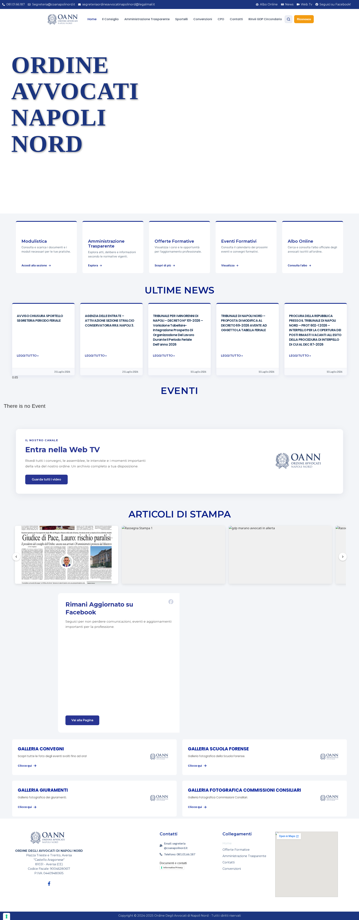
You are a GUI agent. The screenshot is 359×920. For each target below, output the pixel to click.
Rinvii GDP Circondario (265, 19)
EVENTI (179, 390)
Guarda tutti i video (46, 479)
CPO (221, 19)
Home (92, 19)
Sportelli (181, 19)
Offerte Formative (236, 849)
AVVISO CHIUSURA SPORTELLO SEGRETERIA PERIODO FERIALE (40, 318)
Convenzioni (202, 19)
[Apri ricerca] (288, 19)
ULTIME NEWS (179, 290)
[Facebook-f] (49, 884)
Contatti (236, 19)
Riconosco (304, 19)
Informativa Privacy (173, 867)
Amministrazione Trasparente (147, 19)
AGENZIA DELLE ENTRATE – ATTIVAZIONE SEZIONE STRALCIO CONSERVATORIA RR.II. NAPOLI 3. (109, 321)
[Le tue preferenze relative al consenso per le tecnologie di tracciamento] (6, 916)
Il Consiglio (110, 19)
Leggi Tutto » (28, 355)
